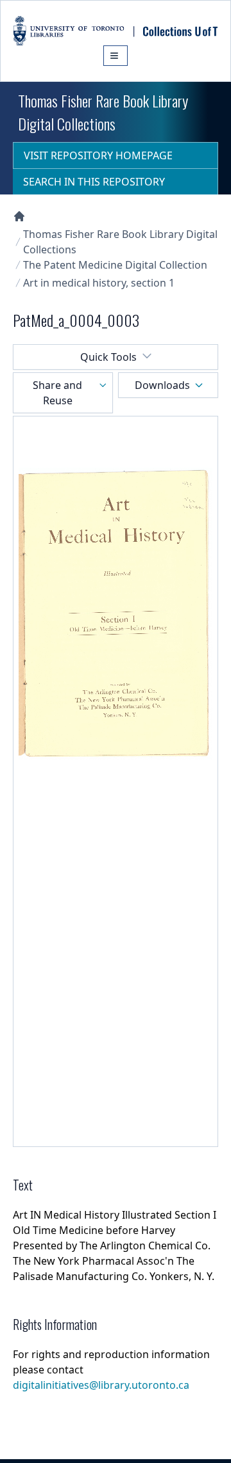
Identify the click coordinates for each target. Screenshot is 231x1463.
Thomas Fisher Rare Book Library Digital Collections (120, 242)
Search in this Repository (94, 182)
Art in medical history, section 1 (99, 283)
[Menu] (115, 55)
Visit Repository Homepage (98, 155)
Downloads (162, 385)
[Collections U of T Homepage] (19, 216)
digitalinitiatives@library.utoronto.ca (101, 1385)
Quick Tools (108, 357)
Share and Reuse (57, 392)
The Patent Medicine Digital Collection (115, 265)
